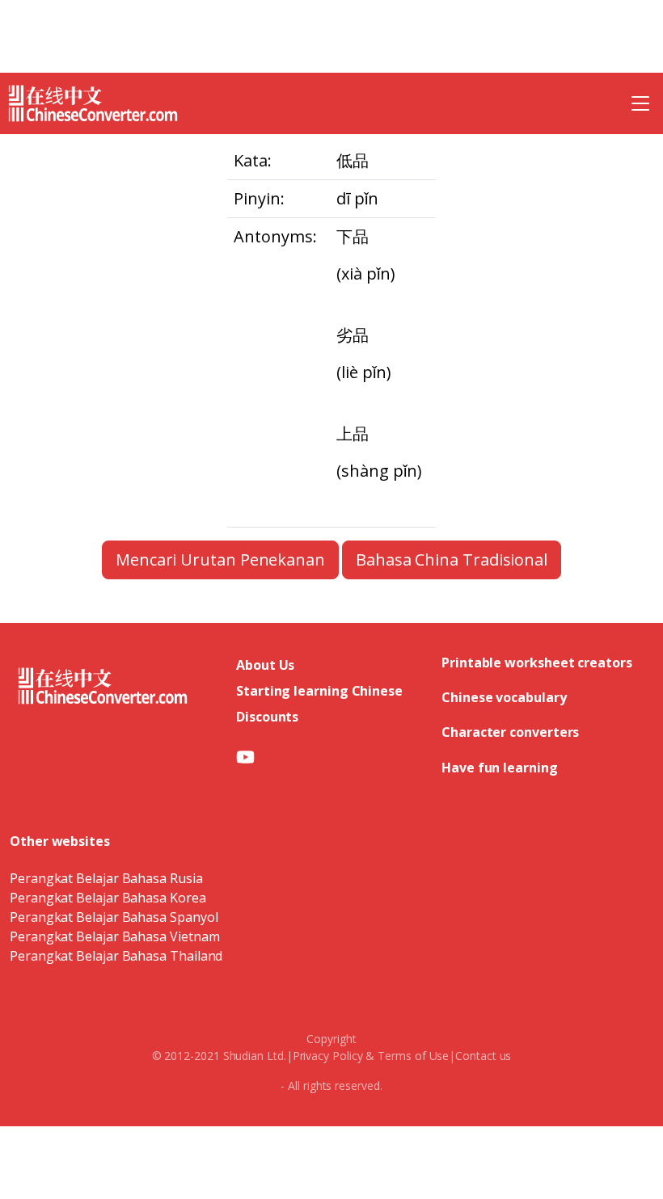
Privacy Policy (328, 1055)
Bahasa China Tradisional (451, 559)
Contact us (483, 1055)
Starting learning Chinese (319, 691)
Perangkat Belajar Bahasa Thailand (116, 956)
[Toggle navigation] (640, 103)
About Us (265, 665)
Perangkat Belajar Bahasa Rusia (106, 878)
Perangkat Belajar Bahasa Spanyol (113, 917)
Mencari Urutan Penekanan (220, 559)
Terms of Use (413, 1055)
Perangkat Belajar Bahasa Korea (108, 898)
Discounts (267, 717)
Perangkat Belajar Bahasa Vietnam (114, 936)
